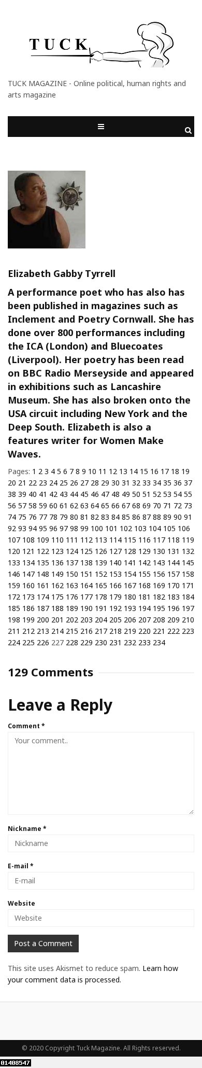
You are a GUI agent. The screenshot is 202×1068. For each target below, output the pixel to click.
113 (101, 540)
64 (95, 505)
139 (101, 562)
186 (28, 608)
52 (157, 494)
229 (86, 642)
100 (97, 528)
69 (146, 505)
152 (101, 574)
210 (188, 620)
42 (53, 494)
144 (173, 562)
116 (144, 540)
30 (115, 483)
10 (92, 471)
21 (22, 483)
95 (43, 528)
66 (115, 505)
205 (115, 620)
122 (43, 551)
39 (22, 494)
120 (14, 551)
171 (188, 585)
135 (43, 562)
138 (86, 562)
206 (130, 620)
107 (14, 540)
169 (159, 585)
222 (173, 631)
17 (165, 471)
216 (86, 631)
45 (84, 494)
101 (111, 528)
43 (64, 494)
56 (12, 505)
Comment (26, 726)
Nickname (27, 828)
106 (184, 528)
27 (84, 483)
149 (57, 574)
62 (74, 505)
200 (43, 620)
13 (123, 471)
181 (144, 597)
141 (130, 562)
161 (43, 585)
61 (64, 505)
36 (178, 483)
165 (101, 585)
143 (159, 562)
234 (159, 642)
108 (28, 540)
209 (173, 620)
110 (57, 540)
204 (101, 620)
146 (14, 574)
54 (178, 494)
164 (86, 585)
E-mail (21, 866)
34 (157, 483)
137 (72, 562)
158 (188, 574)
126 (101, 551)
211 (14, 631)
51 (146, 494)
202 (72, 620)
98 (74, 528)
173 (28, 597)
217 (101, 631)
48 (115, 494)
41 (43, 494)
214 (57, 631)
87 (146, 517)
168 (144, 585)
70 (157, 505)
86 (136, 517)
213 (43, 631)
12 (113, 471)
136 (57, 562)
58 (32, 505)
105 (169, 528)
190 (86, 608)
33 (146, 483)
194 (144, 608)
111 (72, 540)
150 (72, 574)
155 (144, 574)
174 (43, 597)
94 (32, 528)
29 (105, 483)
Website (21, 903)
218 (115, 631)
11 (102, 471)
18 (175, 471)
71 (167, 505)
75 (22, 517)
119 (188, 540)
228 (72, 642)
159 (14, 585)
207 (144, 620)
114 (115, 540)
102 (126, 528)
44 (74, 494)
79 (64, 517)
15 (144, 471)
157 (173, 574)
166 (115, 585)
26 (74, 483)
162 (57, 585)
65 (105, 505)
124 (72, 551)
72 (178, 505)
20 (12, 483)
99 (84, 528)
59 (43, 505)
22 (32, 483)
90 (178, 517)
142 (144, 562)
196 (173, 608)
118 (173, 540)
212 (28, 631)
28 (95, 483)
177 (86, 597)
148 (43, 574)
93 (22, 528)
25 (64, 483)
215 (72, 631)
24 (53, 483)
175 (57, 597)
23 (43, 483)
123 (57, 551)
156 (159, 574)
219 (130, 631)
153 (115, 574)
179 (115, 597)
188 (57, 608)
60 (53, 505)
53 (167, 494)
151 (86, 574)
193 (130, 608)
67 (126, 505)
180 (130, 597)
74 (12, 517)
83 (105, 517)
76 (32, 517)
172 (14, 597)
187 (43, 608)
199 (28, 620)
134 (28, 562)
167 (130, 585)
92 (12, 528)
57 (22, 505)
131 (173, 551)
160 (28, 585)
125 (86, 551)
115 (130, 540)
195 (159, 608)
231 (115, 642)
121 (28, 551)
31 (126, 483)
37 (188, 483)
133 (14, 562)
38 (12, 494)
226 (43, 642)
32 (136, 483)
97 (64, 528)
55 (188, 494)
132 (188, 551)
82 (95, 517)
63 (84, 505)
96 (53, 528)
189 (72, 608)
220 (144, 631)
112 (86, 540)
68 (136, 505)
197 (188, 608)
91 (188, 517)
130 (159, 551)
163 (72, 585)
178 (101, 597)
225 (28, 642)
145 (188, 562)
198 (14, 620)
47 (105, 494)
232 (130, 642)
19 (185, 471)
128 (130, 551)
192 (115, 608)
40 (32, 494)
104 (155, 528)
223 (188, 631)
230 (101, 642)
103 (140, 528)
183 (173, 597)
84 (115, 517)
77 (43, 517)
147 (28, 574)
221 (159, 631)
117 (159, 540)
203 (86, 620)
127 (115, 551)
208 (159, 620)
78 (53, 517)
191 (101, 608)
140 (115, 562)
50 (136, 494)
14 (133, 471)
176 (72, 597)
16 (154, 471)
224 (14, 642)
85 (126, 517)
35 (167, 483)
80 (74, 517)
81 (84, 517)
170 (173, 585)
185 (14, 608)
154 (130, 574)
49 (126, 494)
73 (188, 505)
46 (95, 494)
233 (144, 642)
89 (167, 517)
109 (43, 540)
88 (157, 517)
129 (144, 551)
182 (159, 597)
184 (188, 597)
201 (57, 620)
